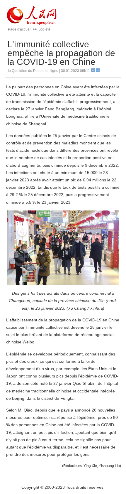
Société (44, 29)
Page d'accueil (19, 29)
